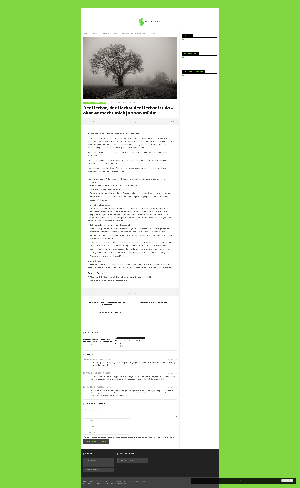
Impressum (91, 460)
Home (85, 34)
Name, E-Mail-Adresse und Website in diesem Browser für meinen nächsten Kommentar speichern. (129, 437)
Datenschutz (127, 460)
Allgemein (94, 34)
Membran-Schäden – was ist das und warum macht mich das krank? (120, 277)
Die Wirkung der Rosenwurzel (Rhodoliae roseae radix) (106, 302)
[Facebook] (214, 10)
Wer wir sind (92, 470)
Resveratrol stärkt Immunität (153, 301)
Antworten (172, 359)
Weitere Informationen (272, 480)
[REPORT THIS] (99, 121)
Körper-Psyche (100, 103)
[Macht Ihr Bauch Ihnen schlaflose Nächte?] (130, 338)
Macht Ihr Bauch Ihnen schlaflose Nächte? (109, 280)
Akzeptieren (287, 480)
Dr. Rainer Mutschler (129, 103)
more (172, 121)
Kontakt (91, 465)
